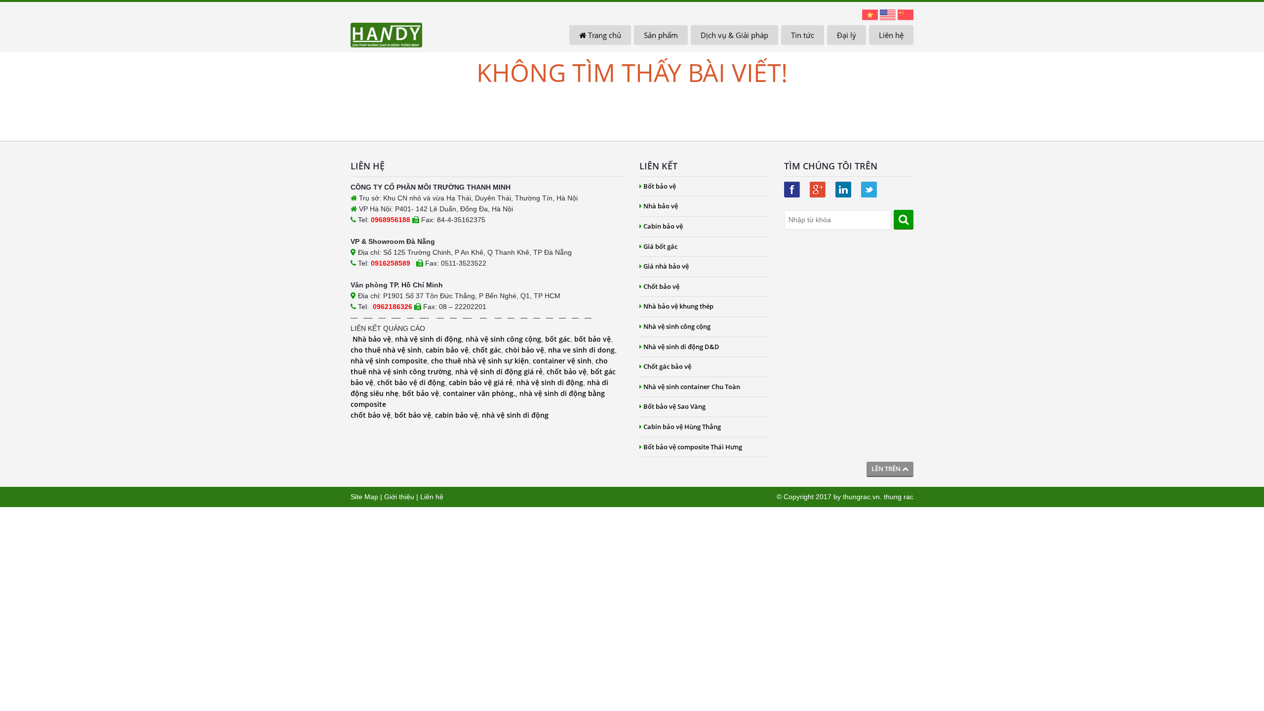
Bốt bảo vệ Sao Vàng (674, 406)
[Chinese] (905, 14)
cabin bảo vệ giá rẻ (481, 382)
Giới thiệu (399, 497)
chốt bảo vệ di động (411, 382)
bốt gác (557, 339)
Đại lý (846, 35)
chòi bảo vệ (524, 350)
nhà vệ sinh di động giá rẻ (499, 371)
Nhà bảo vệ (372, 339)
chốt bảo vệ (567, 371)
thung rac (898, 497)
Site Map (364, 497)
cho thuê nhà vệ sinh (386, 350)
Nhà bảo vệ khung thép (678, 306)
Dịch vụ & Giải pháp (734, 35)
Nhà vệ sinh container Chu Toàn (691, 386)
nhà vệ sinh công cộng (503, 339)
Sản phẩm (661, 35)
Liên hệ (891, 35)
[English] (888, 14)
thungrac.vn (861, 497)
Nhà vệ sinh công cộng (677, 326)
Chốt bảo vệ (661, 286)
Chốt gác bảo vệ (667, 366)
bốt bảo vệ (592, 339)
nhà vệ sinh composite (389, 360)
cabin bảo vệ (447, 350)
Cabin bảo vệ (663, 226)
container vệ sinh (562, 360)
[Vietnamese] (870, 14)
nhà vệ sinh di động (428, 339)
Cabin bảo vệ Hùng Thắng (682, 426)
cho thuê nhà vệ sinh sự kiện (480, 360)
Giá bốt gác (660, 246)
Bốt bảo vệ (659, 186)
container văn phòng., (481, 393)
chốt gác (487, 350)
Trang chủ (603, 35)
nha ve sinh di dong (581, 350)
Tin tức (802, 35)
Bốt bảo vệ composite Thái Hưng (692, 446)
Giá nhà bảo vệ (666, 266)
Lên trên (886, 468)
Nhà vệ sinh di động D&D (681, 346)
